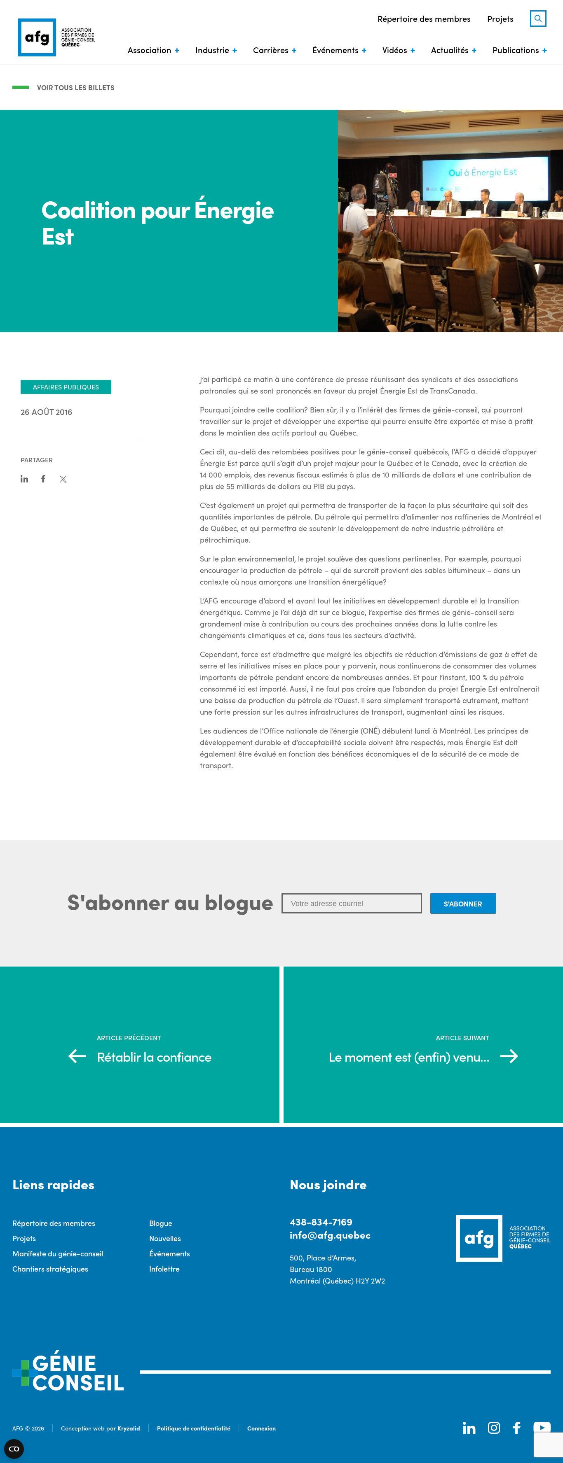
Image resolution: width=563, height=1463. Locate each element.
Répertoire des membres (424, 18)
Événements (335, 49)
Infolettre (164, 1268)
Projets (500, 18)
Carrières (271, 49)
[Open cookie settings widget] (14, 1449)
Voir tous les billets (76, 87)
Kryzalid (128, 1428)
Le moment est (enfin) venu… (408, 1056)
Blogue (160, 1223)
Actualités (450, 49)
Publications (516, 49)
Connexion (261, 1428)
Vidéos (394, 49)
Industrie (212, 49)
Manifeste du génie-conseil (57, 1253)
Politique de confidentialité (193, 1428)
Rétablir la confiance (154, 1056)
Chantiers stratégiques (50, 1268)
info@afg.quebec (330, 1234)
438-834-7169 (321, 1221)
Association (149, 49)
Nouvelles (165, 1238)
